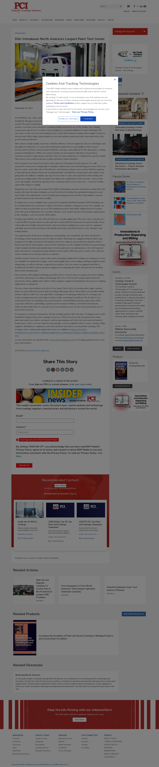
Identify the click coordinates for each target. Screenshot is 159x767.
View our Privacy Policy (83, 112)
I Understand (88, 119)
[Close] (114, 79)
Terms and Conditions (64, 103)
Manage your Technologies (68, 119)
